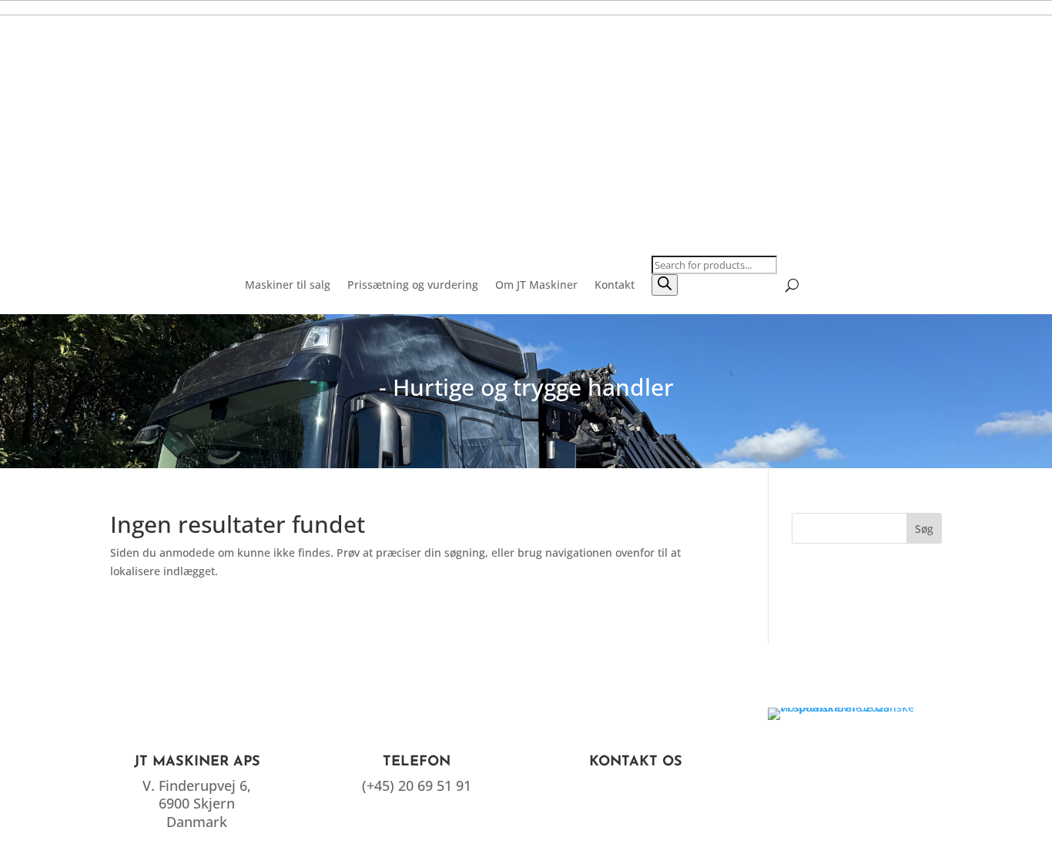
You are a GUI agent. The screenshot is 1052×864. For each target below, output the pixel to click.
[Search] (665, 285)
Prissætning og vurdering (412, 284)
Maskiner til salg (287, 284)
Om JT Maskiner (536, 284)
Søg (924, 528)
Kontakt (615, 284)
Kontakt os (635, 762)
